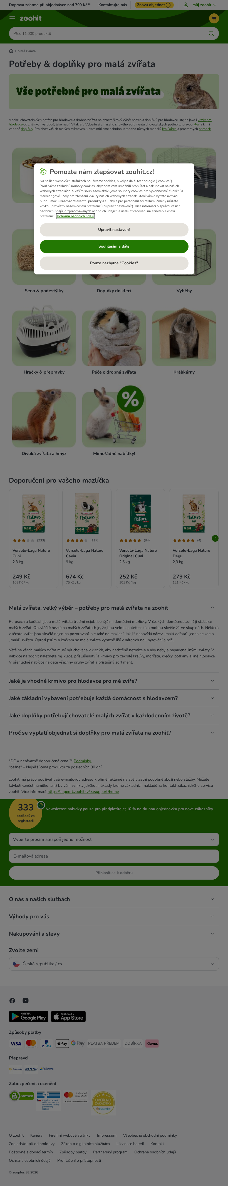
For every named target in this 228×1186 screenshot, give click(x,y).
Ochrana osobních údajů (75, 216)
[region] (114, 218)
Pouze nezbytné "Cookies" (114, 263)
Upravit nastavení (114, 230)
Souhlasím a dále (114, 246)
